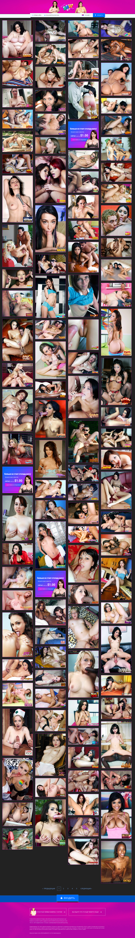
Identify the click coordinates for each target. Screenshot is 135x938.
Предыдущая (49, 889)
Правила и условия (34, 921)
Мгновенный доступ (53, 919)
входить (100, 15)
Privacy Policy (65, 922)
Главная (31, 919)
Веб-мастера (56, 921)
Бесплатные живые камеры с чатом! (48, 912)
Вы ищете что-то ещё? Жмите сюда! (85, 912)
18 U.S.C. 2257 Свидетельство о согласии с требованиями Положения (46, 922)
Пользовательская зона (52, 15)
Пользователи (37, 919)
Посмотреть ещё (62, 919)
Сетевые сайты (37, 15)
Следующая (86, 889)
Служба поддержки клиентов (46, 921)
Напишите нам (63, 921)
